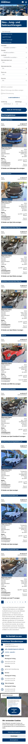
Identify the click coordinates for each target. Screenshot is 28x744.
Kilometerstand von (6, 60)
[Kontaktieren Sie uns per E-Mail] (23, 2)
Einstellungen (14, 736)
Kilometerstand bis (6, 66)
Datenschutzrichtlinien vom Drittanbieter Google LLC (13, 704)
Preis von (3, 72)
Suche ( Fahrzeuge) (14, 109)
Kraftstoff (3, 55)
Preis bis (3, 78)
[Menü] (26, 2)
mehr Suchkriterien (14, 97)
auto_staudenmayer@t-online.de (14, 649)
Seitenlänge (18, 101)
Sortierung (4, 101)
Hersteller (3, 45)
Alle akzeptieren (14, 740)
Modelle (3, 50)
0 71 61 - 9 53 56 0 (10, 652)
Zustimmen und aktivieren (14, 711)
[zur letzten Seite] (25, 602)
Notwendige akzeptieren (14, 732)
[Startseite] (5, 1)
